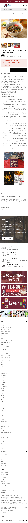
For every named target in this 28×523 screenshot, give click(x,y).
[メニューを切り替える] (2, 5)
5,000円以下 (8, 14)
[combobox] (14, 9)
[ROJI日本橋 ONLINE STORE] (14, 277)
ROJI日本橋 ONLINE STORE (10, 520)
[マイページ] (23, 5)
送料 (4, 56)
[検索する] (25, 9)
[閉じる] (25, 60)
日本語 (2, 516)
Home (2, 14)
